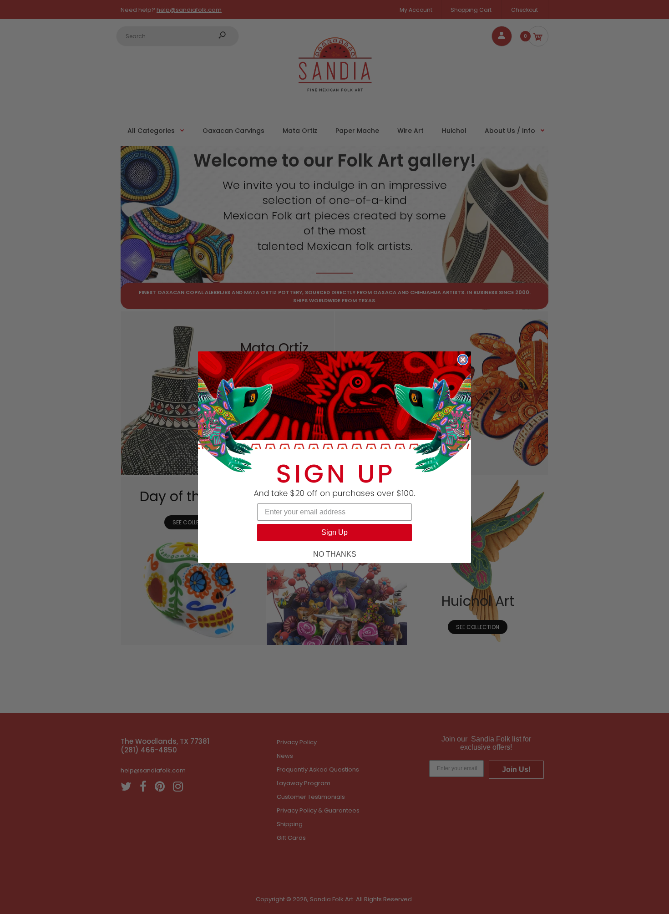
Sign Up (334, 532)
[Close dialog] (462, 359)
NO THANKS (334, 554)
